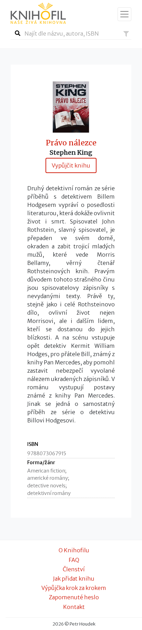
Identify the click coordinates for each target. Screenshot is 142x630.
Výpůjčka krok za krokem (73, 587)
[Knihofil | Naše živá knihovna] (38, 13)
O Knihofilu (74, 550)
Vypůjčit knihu (71, 165)
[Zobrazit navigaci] (124, 14)
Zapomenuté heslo (74, 597)
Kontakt (74, 606)
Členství (74, 569)
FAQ (74, 559)
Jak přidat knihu (73, 578)
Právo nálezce (71, 143)
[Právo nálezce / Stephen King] (71, 106)
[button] (126, 34)
